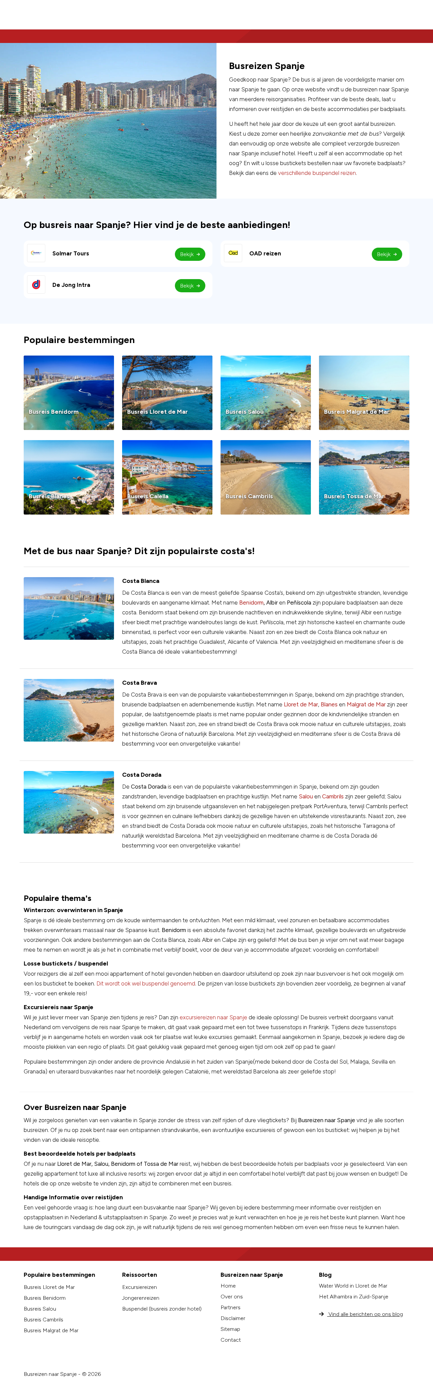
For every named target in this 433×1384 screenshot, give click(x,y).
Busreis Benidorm (45, 1298)
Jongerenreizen (140, 1298)
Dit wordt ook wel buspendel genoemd (145, 983)
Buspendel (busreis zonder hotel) (162, 1309)
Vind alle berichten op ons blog (365, 1314)
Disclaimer (233, 1318)
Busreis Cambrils (43, 1319)
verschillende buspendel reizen (317, 172)
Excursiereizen (139, 1287)
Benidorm (251, 602)
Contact (231, 1340)
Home (228, 1286)
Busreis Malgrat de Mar (51, 1330)
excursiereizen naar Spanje (213, 1017)
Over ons (232, 1296)
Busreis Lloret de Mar (49, 1287)
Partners (231, 1307)
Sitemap (230, 1329)
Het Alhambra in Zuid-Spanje (353, 1296)
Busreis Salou (40, 1309)
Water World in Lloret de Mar (353, 1286)
